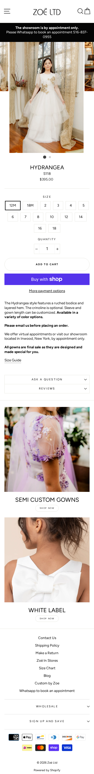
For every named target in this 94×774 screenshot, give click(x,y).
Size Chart (47, 668)
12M (12, 205)
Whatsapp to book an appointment (47, 691)
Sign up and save (47, 721)
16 (40, 228)
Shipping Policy (47, 645)
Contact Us (47, 638)
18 (54, 228)
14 (81, 217)
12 (66, 217)
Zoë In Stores (47, 660)
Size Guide (12, 360)
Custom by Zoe (47, 683)
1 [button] (44, 157)
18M (30, 205)
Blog (47, 675)
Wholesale (47, 706)
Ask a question (47, 379)
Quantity (47, 239)
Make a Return (47, 653)
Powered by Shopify (47, 770)
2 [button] (50, 157)
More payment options (47, 291)
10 (52, 217)
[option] (47, 32)
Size (47, 197)
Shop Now (47, 508)
